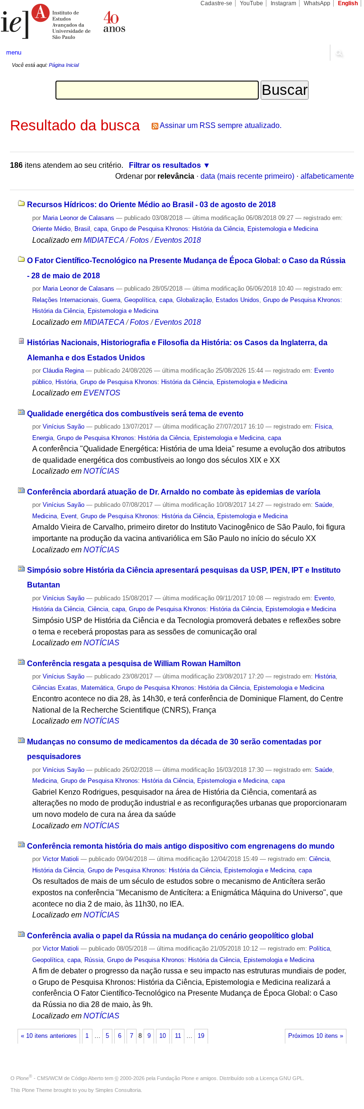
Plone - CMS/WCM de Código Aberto (59, 1078)
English (348, 3)
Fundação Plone (175, 1078)
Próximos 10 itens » (315, 1036)
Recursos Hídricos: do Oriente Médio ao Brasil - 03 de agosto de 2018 (151, 205)
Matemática (97, 687)
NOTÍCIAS (101, 471)
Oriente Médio (51, 228)
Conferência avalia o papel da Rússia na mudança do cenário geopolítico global (170, 936)
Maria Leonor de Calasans (78, 217)
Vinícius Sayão (63, 426)
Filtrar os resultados (165, 165)
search (338, 53)
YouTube (251, 3)
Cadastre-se (216, 3)
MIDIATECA (103, 240)
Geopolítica (139, 299)
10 (162, 1036)
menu (13, 52)
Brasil (82, 228)
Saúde (323, 504)
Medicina (44, 516)
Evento (324, 598)
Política (319, 948)
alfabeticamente (327, 176)
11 (178, 1036)
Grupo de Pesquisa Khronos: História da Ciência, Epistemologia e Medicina (214, 228)
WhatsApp (317, 3)
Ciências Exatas (54, 687)
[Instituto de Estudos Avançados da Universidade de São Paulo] (91, 21)
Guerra (111, 299)
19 (201, 1036)
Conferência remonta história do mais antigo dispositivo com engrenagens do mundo (181, 846)
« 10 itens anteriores (49, 1036)
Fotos (139, 240)
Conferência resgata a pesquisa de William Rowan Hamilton (134, 664)
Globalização (194, 299)
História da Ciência (58, 609)
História (65, 381)
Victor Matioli (61, 858)
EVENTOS (101, 393)
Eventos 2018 (178, 240)
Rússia (93, 959)
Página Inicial (64, 65)
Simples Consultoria (118, 1090)
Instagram (283, 3)
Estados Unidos (237, 299)
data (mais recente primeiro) (247, 176)
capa (100, 228)
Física (323, 426)
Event (69, 516)
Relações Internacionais (65, 299)
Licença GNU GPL (281, 1078)
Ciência (98, 609)
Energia (42, 437)
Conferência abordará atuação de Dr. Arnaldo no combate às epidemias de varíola (173, 492)
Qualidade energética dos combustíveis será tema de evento (135, 414)
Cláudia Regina (63, 370)
